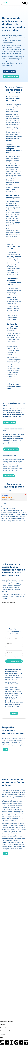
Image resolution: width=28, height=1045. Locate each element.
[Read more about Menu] (23, 3)
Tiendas (2, 1024)
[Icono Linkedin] (26, 1042)
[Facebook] (12, 1042)
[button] (14, 537)
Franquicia (3, 1027)
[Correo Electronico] (7, 1042)
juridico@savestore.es (12, 701)
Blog (1, 1037)
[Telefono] (2, 1042)
